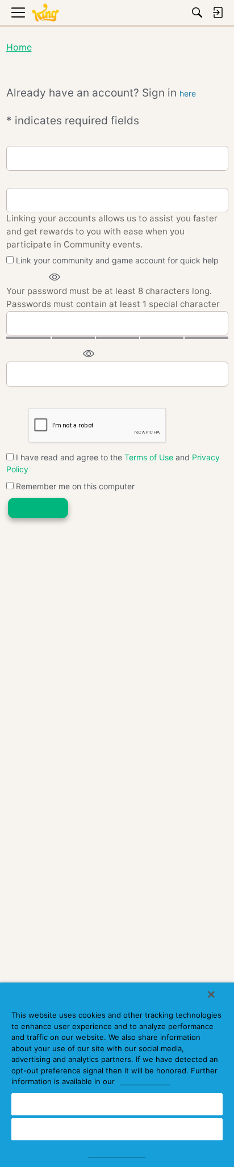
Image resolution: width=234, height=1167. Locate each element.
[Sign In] (217, 12)
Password (25, 277)
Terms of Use (148, 457)
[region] (117, 1075)
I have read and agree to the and (113, 463)
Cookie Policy (145, 1081)
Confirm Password (43, 354)
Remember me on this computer (74, 486)
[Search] (197, 12)
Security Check (35, 396)
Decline (117, 1129)
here (187, 93)
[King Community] (45, 12)
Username (26, 180)
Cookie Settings (117, 1153)
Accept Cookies (117, 1104)
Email (17, 138)
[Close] (211, 994)
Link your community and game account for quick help (116, 260)
